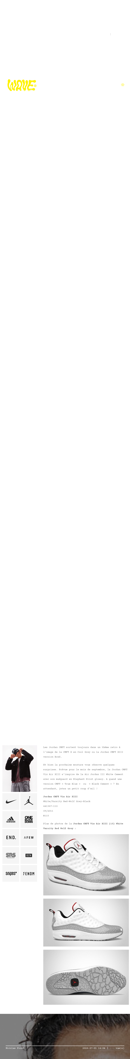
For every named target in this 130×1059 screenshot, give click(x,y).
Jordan (10, 714)
